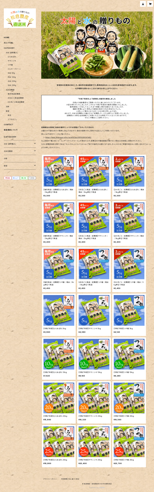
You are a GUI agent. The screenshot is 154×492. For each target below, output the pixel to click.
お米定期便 (10, 90)
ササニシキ (12, 61)
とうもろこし (12, 119)
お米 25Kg (12, 85)
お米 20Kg (12, 81)
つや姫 (10, 65)
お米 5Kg (11, 73)
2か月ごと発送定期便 (16, 102)
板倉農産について (11, 130)
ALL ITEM (8, 43)
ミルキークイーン (14, 69)
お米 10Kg (12, 77)
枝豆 (9, 115)
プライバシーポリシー (50, 479)
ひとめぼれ (12, 57)
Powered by (94, 488)
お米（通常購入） (12, 53)
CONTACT (8, 125)
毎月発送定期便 (14, 94)
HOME (7, 37)
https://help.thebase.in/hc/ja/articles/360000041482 (68, 137)
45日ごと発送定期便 (16, 98)
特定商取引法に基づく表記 (70, 479)
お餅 (7, 107)
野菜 (7, 111)
